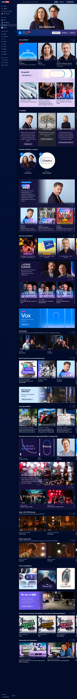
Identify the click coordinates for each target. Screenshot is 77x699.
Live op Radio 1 (24, 40)
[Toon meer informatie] (36, 44)
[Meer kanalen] (15, 17)
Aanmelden (70, 1)
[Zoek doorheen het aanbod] (15, 31)
